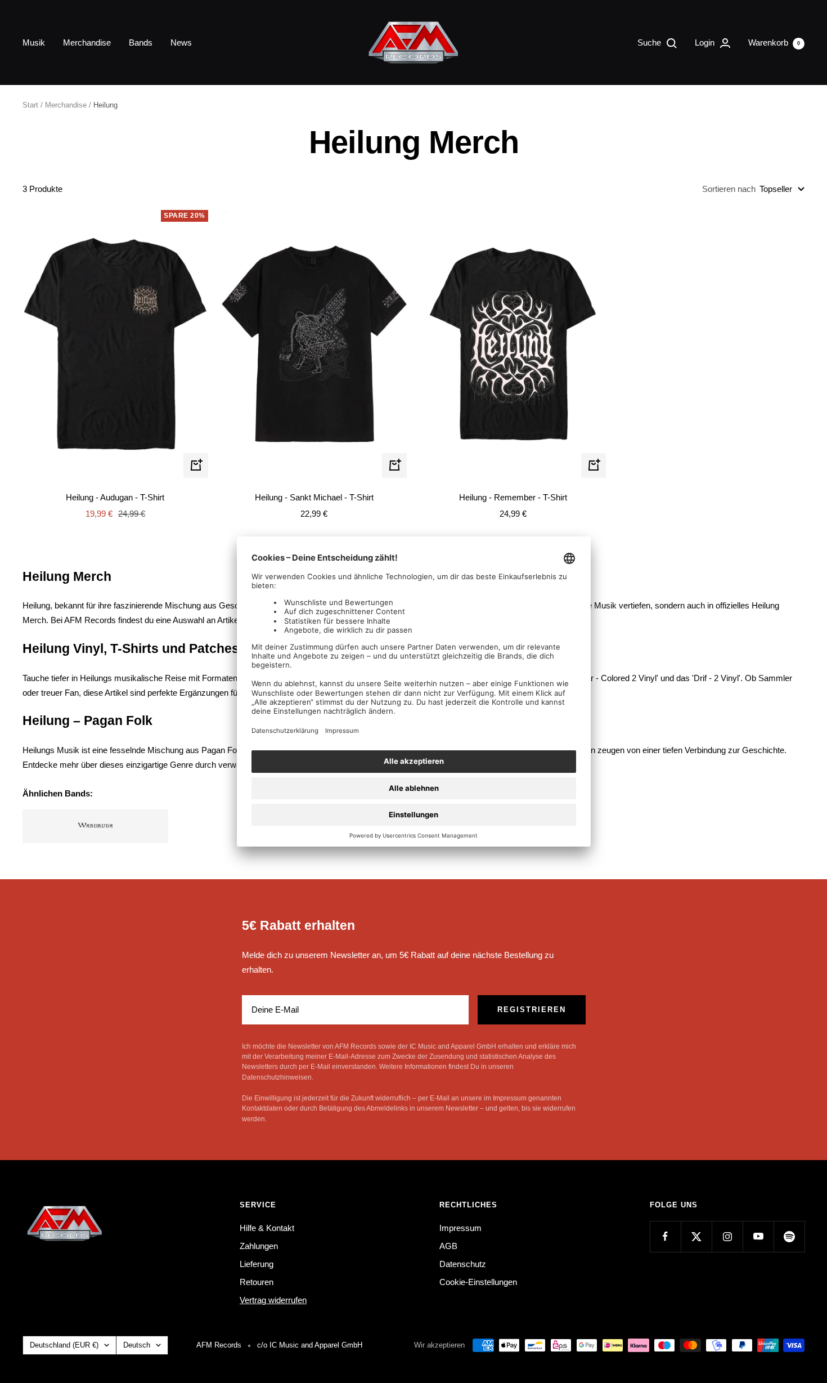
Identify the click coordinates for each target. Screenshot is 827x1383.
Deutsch (136, 1345)
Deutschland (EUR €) (64, 1345)
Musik (34, 42)
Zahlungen (259, 1246)
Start (30, 105)
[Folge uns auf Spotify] (789, 1236)
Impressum (460, 1228)
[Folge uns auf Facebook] (665, 1236)
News (181, 42)
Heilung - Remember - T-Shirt (513, 497)
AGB (448, 1246)
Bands (140, 42)
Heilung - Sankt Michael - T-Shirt (314, 497)
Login (706, 42)
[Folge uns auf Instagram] (727, 1236)
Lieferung (256, 1264)
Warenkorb (774, 42)
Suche (650, 42)
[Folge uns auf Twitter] (696, 1236)
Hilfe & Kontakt (267, 1228)
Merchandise (87, 42)
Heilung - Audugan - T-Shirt (115, 497)
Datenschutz (462, 1264)
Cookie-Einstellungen (478, 1282)
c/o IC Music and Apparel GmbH (309, 1345)
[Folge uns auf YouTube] (758, 1236)
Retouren (256, 1282)
